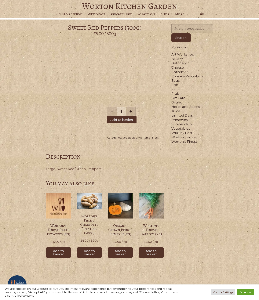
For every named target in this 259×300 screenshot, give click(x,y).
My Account (181, 47)
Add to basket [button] (58, 252)
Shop (165, 14)
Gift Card (178, 98)
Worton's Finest (148, 137)
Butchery (179, 63)
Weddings (96, 14)
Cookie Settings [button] (223, 292)
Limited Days (182, 115)
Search (181, 38)
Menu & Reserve (69, 14)
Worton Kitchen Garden (129, 6)
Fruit (175, 94)
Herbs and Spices (185, 107)
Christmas (179, 72)
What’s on (146, 14)
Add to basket (121, 120)
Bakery (177, 59)
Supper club (181, 124)
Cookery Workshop (187, 76)
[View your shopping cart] (201, 14)
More (179, 14)
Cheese (177, 67)
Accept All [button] (245, 292)
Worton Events (183, 137)
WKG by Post (181, 133)
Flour (175, 89)
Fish (174, 85)
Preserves (179, 120)
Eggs (175, 80)
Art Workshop (182, 54)
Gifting (176, 102)
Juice (175, 111)
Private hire (121, 14)
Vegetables (129, 137)
